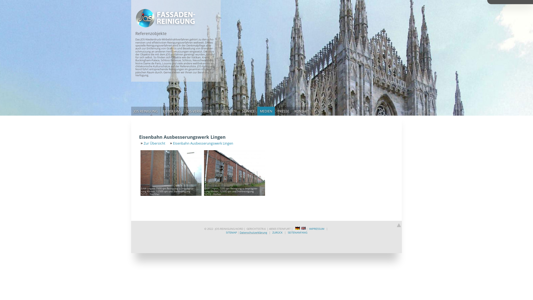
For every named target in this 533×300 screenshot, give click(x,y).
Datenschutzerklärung (253, 232)
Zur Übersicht (154, 143)
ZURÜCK (277, 232)
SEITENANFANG (297, 232)
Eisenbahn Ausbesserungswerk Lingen (203, 143)
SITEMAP (231, 232)
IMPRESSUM (316, 229)
